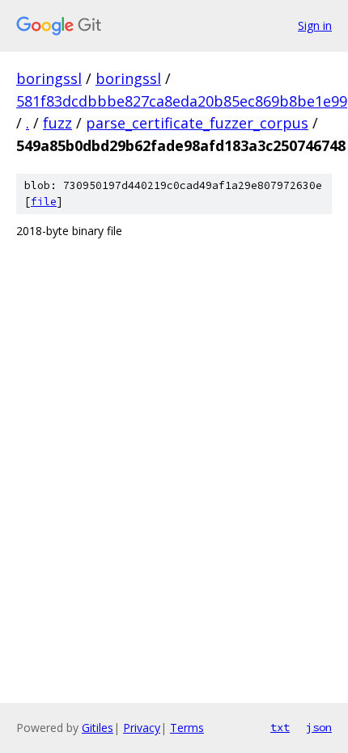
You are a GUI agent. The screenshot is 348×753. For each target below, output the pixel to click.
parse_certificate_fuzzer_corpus (197, 123)
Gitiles (97, 727)
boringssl (49, 78)
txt (280, 727)
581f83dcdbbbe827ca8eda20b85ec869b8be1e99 (181, 101)
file (44, 201)
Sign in (315, 25)
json (319, 727)
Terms (187, 727)
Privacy (141, 727)
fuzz (57, 123)
